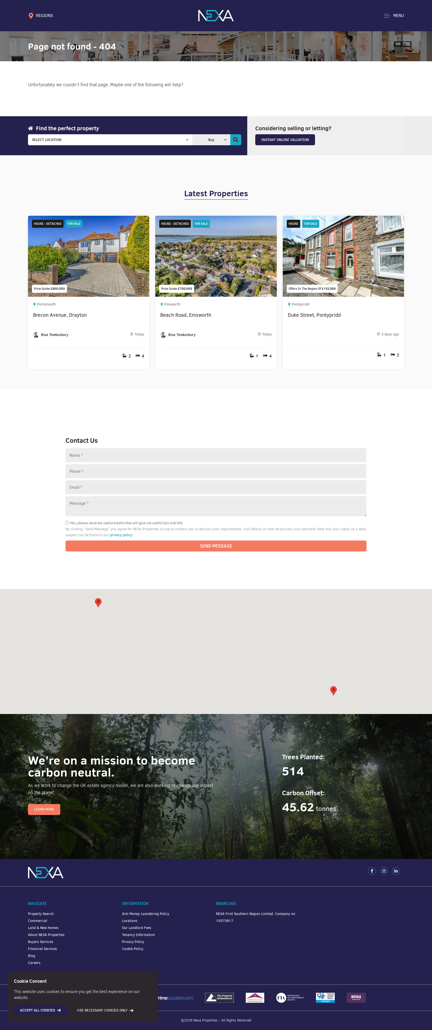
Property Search (41, 914)
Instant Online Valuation (285, 139)
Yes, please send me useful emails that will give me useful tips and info (126, 523)
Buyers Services (40, 942)
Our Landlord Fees (136, 928)
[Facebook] (372, 871)
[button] (333, 691)
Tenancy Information (138, 934)
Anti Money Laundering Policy (145, 914)
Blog (31, 956)
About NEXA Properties (46, 934)
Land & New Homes (43, 928)
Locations (130, 920)
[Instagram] (384, 871)
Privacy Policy (133, 942)
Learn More (44, 809)
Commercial (37, 920)
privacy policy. (121, 535)
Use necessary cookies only (102, 1010)
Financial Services (42, 948)
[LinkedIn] (396, 871)
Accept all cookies (37, 1010)
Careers (34, 962)
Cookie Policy (132, 948)
